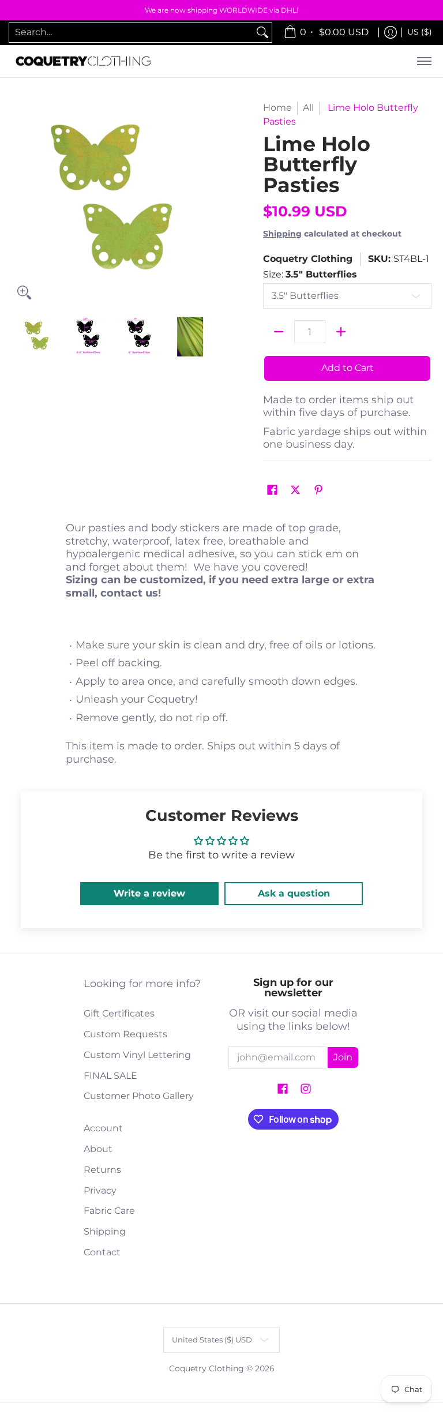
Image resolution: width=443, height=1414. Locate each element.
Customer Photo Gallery (139, 1095)
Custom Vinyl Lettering (137, 1054)
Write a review (149, 893)
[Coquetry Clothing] (84, 61)
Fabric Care (109, 1210)
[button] (272, 491)
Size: (310, 274)
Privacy (100, 1190)
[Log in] (390, 32)
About (98, 1148)
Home (277, 107)
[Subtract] (278, 331)
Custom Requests (125, 1034)
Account (103, 1128)
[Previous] (19, 203)
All (308, 107)
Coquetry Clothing (307, 258)
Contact (102, 1252)
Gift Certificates (119, 1013)
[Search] (262, 32)
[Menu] (423, 61)
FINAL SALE (110, 1075)
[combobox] (131, 32)
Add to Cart (347, 367)
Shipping (282, 233)
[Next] (207, 203)
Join (342, 1057)
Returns (102, 1169)
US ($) (419, 31)
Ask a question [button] (294, 893)
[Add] (340, 331)
